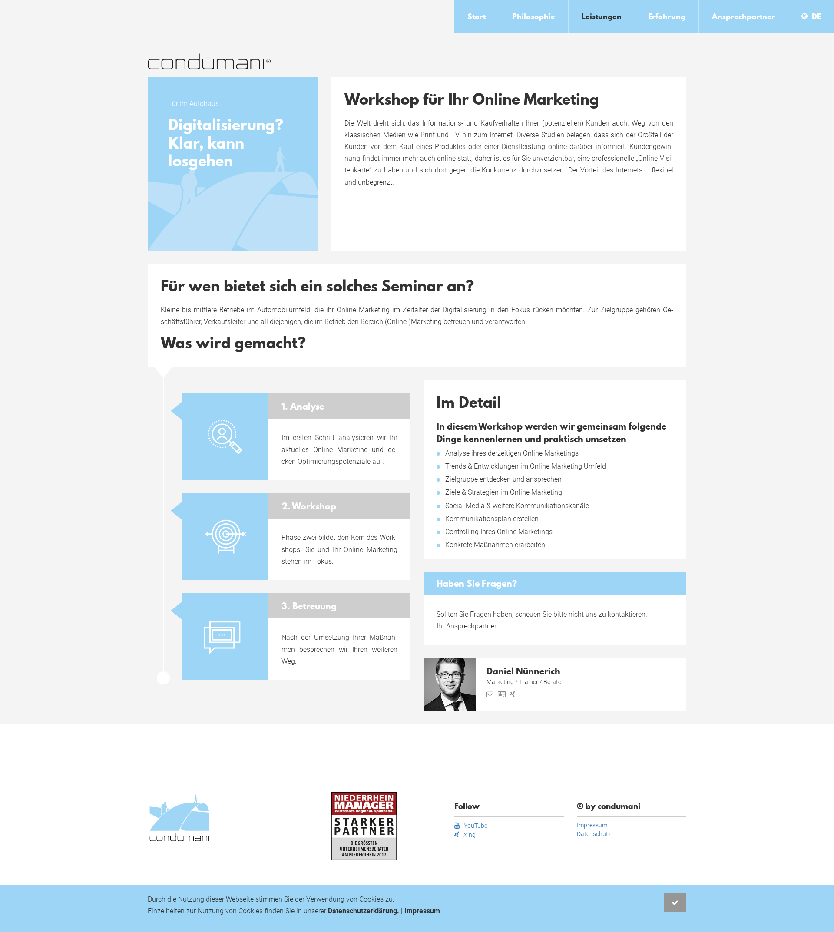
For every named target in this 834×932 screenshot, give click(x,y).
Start (476, 16)
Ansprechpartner (743, 16)
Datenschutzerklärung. (363, 911)
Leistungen (602, 16)
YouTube (475, 826)
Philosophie (533, 16)
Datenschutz (594, 834)
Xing (469, 835)
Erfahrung (666, 16)
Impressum (592, 825)
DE (816, 16)
